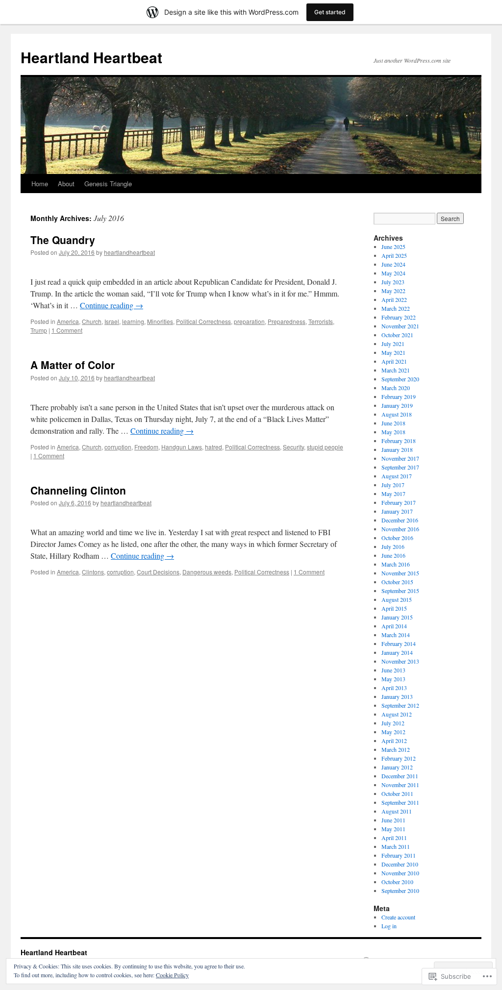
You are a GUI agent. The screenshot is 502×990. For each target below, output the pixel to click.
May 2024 (393, 273)
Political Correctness (203, 321)
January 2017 (397, 511)
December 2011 (399, 776)
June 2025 (393, 246)
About (66, 183)
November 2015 (400, 573)
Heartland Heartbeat (91, 57)
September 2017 (400, 467)
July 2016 (392, 546)
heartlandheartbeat (129, 252)
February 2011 (398, 855)
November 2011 (400, 785)
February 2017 (398, 502)
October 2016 (397, 538)
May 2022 (393, 291)
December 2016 (399, 520)
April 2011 (394, 838)
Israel (111, 321)
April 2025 (394, 255)
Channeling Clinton (78, 490)
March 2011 (395, 846)
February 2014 (398, 643)
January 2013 (397, 696)
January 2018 (397, 449)
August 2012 (396, 714)
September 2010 (400, 890)
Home (39, 183)
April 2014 (394, 626)
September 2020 (400, 379)
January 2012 (397, 767)
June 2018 (393, 423)
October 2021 (397, 335)
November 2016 (400, 529)
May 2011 (393, 829)
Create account (398, 917)
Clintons (93, 572)
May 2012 (393, 732)
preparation (249, 321)
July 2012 (392, 723)
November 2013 (400, 661)
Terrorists (320, 321)
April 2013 (394, 688)
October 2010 (397, 882)
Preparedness (286, 321)
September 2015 (400, 590)
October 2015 (397, 582)
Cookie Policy (172, 975)
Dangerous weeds (206, 572)
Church (91, 321)
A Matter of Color (72, 364)
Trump (38, 330)
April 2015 (394, 608)
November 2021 (400, 326)
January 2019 (397, 405)
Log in (389, 926)
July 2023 (392, 282)
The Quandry (62, 239)
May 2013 (393, 679)
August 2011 (396, 811)
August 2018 (396, 414)
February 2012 (398, 758)
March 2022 (395, 308)
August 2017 (396, 476)
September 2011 (400, 802)
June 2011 (393, 820)
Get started (330, 12)
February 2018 (398, 441)
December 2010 (399, 864)
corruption (117, 447)
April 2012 (394, 740)
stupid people (325, 447)
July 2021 (392, 343)
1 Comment (66, 330)
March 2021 (395, 370)
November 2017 (400, 458)
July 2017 (392, 485)
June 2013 (393, 670)
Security (293, 447)
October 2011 (397, 793)
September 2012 (400, 705)
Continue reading (111, 305)
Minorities (160, 321)
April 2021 (394, 361)
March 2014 (395, 635)
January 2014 (397, 652)
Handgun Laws (181, 447)
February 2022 (398, 317)
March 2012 (395, 749)
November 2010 (400, 873)
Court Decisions (158, 572)
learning (133, 321)
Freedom (146, 447)
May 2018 (393, 432)
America (68, 321)
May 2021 (393, 352)
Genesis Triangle (108, 183)
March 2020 (395, 388)
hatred (213, 447)
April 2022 (394, 299)
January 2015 (397, 617)
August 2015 (396, 599)
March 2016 (395, 564)
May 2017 (393, 493)
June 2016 (393, 555)
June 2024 (393, 264)
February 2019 (398, 396)
